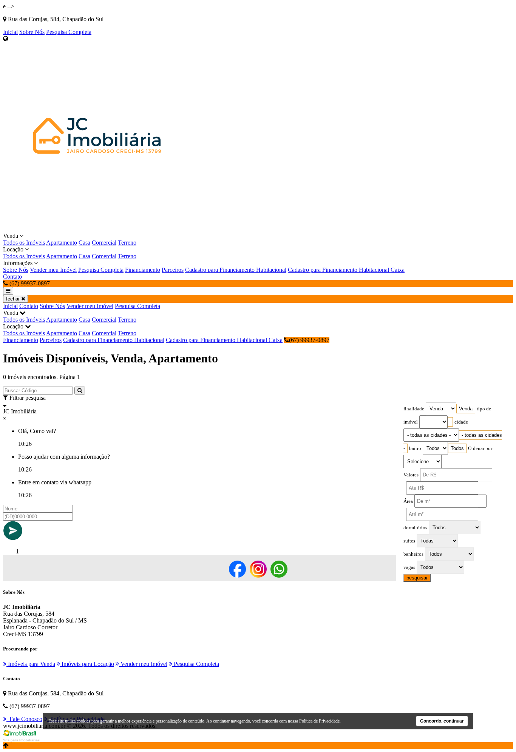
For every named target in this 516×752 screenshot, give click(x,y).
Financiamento (142, 270)
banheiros (413, 554)
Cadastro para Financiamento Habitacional (235, 270)
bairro (415, 448)
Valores (411, 475)
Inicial (10, 32)
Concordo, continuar (442, 721)
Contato (12, 276)
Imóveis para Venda (30, 664)
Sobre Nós (32, 32)
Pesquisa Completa (68, 32)
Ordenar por (480, 448)
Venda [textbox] (466, 408)
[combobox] (465, 408)
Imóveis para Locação (87, 664)
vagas (409, 567)
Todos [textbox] (457, 448)
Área (408, 501)
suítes (409, 541)
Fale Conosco (24, 719)
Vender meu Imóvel (53, 270)
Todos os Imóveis (24, 242)
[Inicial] (97, 229)
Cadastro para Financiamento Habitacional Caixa (346, 270)
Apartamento (61, 242)
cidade (461, 422)
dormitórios (415, 527)
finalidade (413, 408)
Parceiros (173, 270)
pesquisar (417, 578)
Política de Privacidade (319, 721)
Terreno (127, 242)
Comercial (104, 242)
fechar (13, 299)
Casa (84, 242)
